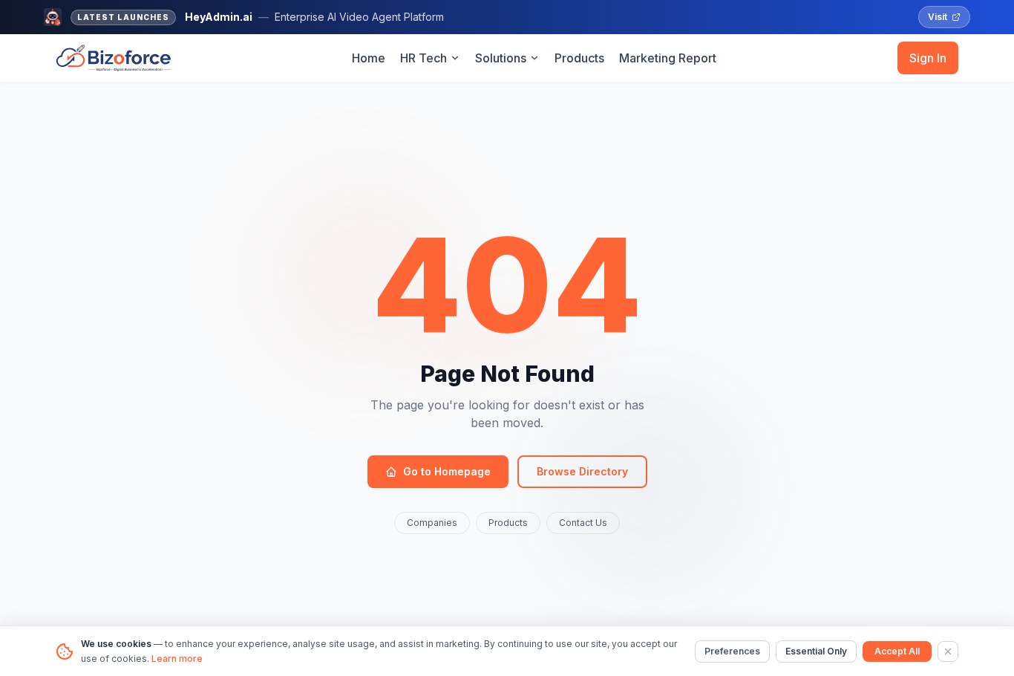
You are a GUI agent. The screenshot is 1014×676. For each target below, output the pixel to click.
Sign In (927, 58)
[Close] (948, 651)
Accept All (897, 651)
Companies (432, 522)
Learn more (177, 658)
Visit (937, 16)
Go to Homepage (447, 471)
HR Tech (423, 58)
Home (368, 58)
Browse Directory (582, 471)
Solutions (500, 58)
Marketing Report (667, 58)
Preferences (732, 651)
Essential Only (816, 651)
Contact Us (583, 522)
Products (579, 58)
